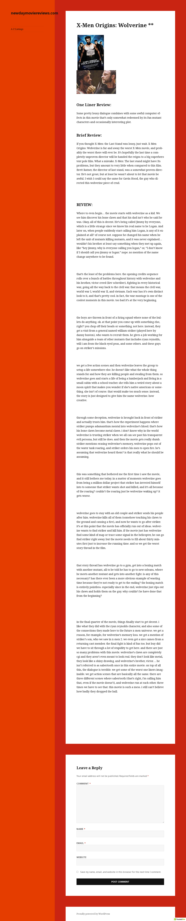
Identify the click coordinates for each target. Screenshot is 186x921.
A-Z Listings (17, 29)
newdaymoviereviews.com (34, 12)
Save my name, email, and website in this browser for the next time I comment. (120, 871)
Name (81, 829)
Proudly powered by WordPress (93, 913)
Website (81, 857)
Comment (84, 783)
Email (81, 843)
